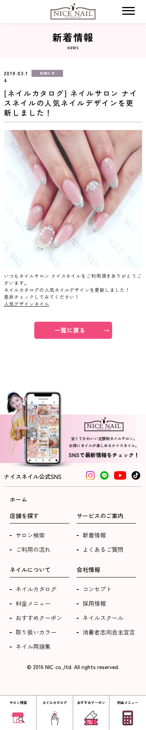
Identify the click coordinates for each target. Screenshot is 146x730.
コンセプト (97, 589)
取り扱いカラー (36, 632)
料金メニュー (33, 603)
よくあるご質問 (103, 549)
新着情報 (94, 535)
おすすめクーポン (39, 618)
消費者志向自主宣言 (109, 632)
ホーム (18, 499)
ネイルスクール (103, 618)
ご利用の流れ (33, 549)
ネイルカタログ (36, 589)
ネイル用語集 (33, 646)
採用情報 (94, 603)
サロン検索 (30, 535)
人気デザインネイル (26, 303)
